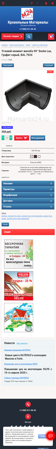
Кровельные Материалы (28, 22)
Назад (5, 224)
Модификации (10, 195)
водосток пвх (14, 216)
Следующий (49, 65)
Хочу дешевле (38, 138)
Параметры (9, 189)
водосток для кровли (32, 216)
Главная (4, 45)
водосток (47, 216)
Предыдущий (7, 65)
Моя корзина (52, 35)
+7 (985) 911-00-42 (28, 29)
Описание (8, 183)
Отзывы (7, 206)
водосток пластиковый (18, 218)
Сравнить (9, 146)
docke (4, 216)
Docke (28, 45)
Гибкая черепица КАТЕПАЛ (16, 378)
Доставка (8, 200)
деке (4, 218)
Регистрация (45, 3)
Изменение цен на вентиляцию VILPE (20, 364)
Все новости (22, 343)
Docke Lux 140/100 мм (40, 45)
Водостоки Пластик (17, 45)
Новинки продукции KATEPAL (17, 350)
